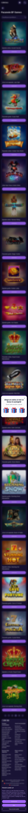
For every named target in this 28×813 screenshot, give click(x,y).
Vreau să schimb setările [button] (14, 809)
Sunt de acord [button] (14, 801)
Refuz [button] (14, 805)
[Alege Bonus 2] (6, 410)
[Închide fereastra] (24, 398)
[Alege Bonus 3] (14, 410)
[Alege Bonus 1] (22, 410)
